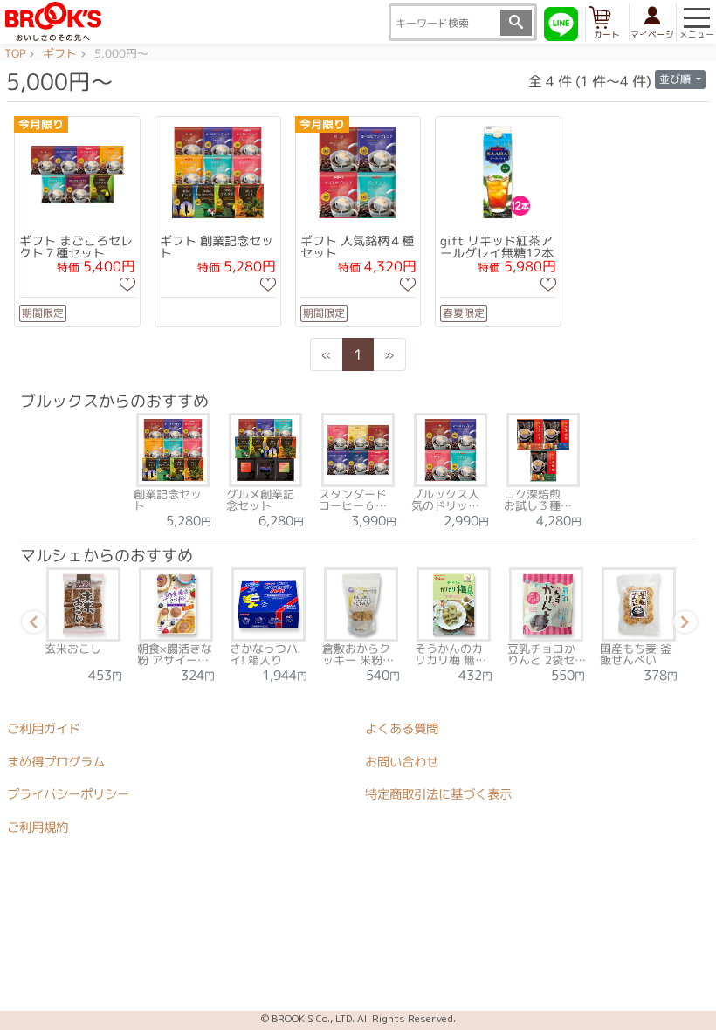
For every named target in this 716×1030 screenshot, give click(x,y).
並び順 (676, 79)
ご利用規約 (37, 827)
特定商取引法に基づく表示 (438, 795)
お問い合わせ (401, 762)
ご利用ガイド (43, 729)
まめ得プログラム (56, 762)
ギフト (60, 54)
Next (682, 625)
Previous (30, 625)
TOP (14, 54)
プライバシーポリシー (68, 794)
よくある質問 (401, 729)
